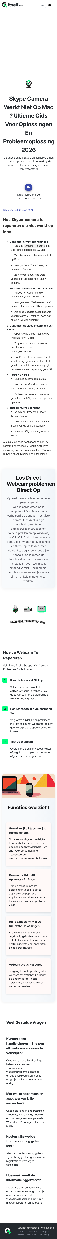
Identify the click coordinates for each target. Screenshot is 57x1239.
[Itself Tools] (28, 616)
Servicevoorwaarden (28, 1227)
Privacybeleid (47, 1227)
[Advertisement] (28, 39)
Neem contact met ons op (38, 1234)
